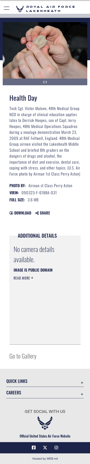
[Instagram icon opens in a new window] (56, 448)
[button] (7, 9)
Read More (22, 278)
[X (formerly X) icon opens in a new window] (45, 448)
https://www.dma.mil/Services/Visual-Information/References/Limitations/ (39, 331)
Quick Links (16, 381)
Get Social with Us (45, 411)
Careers (13, 393)
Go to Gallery (22, 355)
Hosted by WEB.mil (45, 458)
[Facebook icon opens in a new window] (34, 448)
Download (22, 213)
